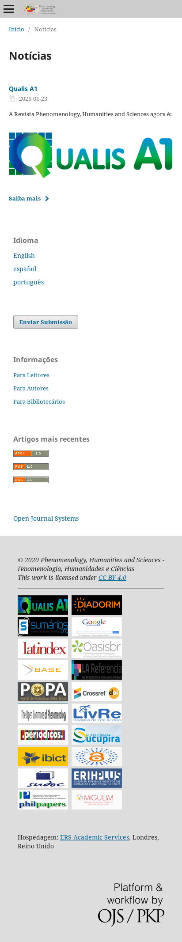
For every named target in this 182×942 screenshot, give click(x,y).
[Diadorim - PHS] (97, 612)
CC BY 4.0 (112, 577)
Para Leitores (31, 375)
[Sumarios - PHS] (43, 634)
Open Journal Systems (46, 518)
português (28, 282)
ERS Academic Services (94, 837)
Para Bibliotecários (39, 401)
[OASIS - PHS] (97, 655)
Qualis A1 (23, 88)
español (24, 269)
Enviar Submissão (45, 322)
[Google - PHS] (97, 634)
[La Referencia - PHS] (97, 677)
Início (16, 29)
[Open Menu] (9, 9)
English (24, 255)
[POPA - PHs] (43, 699)
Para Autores (31, 388)
